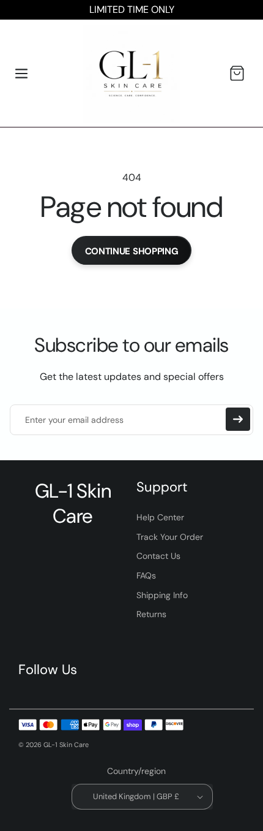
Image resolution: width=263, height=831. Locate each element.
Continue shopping (132, 251)
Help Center (160, 517)
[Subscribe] (238, 419)
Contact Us (158, 555)
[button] (21, 73)
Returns (151, 614)
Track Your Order (169, 536)
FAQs (146, 575)
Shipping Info (162, 595)
